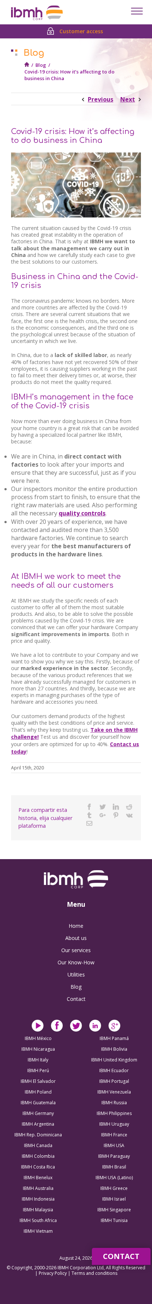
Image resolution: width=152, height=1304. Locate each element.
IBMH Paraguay (114, 1156)
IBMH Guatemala (38, 1102)
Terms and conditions (94, 1273)
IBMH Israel (114, 1199)
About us (76, 937)
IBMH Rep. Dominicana (38, 1135)
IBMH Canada (38, 1145)
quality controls (82, 513)
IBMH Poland (38, 1092)
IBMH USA (114, 1145)
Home (76, 925)
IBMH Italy (38, 1060)
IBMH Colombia (38, 1156)
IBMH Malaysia (38, 1210)
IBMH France (114, 1135)
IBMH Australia (38, 1188)
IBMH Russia (114, 1102)
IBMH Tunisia (114, 1220)
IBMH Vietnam (38, 1231)
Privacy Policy (53, 1273)
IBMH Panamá (114, 1038)
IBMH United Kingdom (114, 1060)
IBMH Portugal (114, 1081)
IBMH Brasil (114, 1167)
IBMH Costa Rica (38, 1167)
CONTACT (121, 1256)
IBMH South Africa (38, 1220)
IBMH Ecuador (114, 1070)
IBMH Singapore (114, 1210)
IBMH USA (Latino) (114, 1177)
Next (127, 99)
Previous (100, 99)
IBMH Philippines (114, 1113)
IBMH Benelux (38, 1177)
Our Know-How (76, 962)
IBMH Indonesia (38, 1199)
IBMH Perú (38, 1070)
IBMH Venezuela (114, 1092)
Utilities (76, 974)
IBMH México (38, 1038)
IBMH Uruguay (114, 1124)
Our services (76, 950)
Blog (40, 65)
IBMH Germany (38, 1113)
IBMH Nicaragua (38, 1049)
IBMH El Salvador (38, 1081)
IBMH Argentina (38, 1124)
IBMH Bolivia (114, 1049)
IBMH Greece (114, 1188)
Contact (76, 998)
